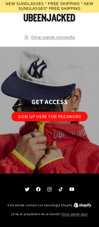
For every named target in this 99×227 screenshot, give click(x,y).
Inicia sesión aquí (74, 214)
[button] (49, 37)
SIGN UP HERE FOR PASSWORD (49, 116)
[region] (49, 6)
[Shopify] (82, 205)
